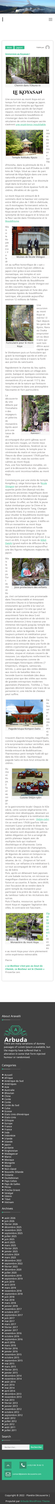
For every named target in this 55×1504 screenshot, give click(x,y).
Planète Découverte (48, 924)
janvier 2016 (11, 1351)
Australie (9, 1090)
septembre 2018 (13, 1293)
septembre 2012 (13, 1415)
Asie (9, 47)
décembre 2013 (12, 1393)
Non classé (10, 1168)
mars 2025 (10, 1245)
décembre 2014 (12, 1375)
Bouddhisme (12, 221)
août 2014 (9, 1381)
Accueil (8, 1074)
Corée (7, 1099)
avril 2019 (9, 1284)
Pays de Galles (12, 1184)
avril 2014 (9, 1390)
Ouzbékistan (11, 1177)
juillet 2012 (10, 1421)
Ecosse (8, 1111)
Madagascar (11, 1153)
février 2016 (11, 1348)
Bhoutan (9, 1093)
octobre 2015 (11, 1357)
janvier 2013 (11, 1405)
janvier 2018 (11, 1305)
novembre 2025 (12, 1230)
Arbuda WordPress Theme (35, 1501)
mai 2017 (9, 1321)
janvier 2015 (11, 1372)
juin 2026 (9, 1221)
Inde (6, 1132)
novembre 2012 (12, 1409)
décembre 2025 (12, 1227)
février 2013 (11, 1402)
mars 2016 (10, 1345)
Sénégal (8, 1193)
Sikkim (8, 1196)
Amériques (10, 1083)
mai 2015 (9, 1363)
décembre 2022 (12, 1260)
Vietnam (9, 1202)
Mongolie (9, 1162)
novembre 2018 (12, 1290)
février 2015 (11, 1369)
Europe (8, 1123)
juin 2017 (9, 1318)
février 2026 (11, 1224)
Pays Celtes (10, 1180)
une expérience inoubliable (31, 124)
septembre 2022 (13, 1263)
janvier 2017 (11, 1330)
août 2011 (9, 1427)
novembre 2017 (12, 1308)
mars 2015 (10, 1366)
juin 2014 (9, 1384)
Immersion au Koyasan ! (17, 54)
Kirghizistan (11, 1150)
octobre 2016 (11, 1336)
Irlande (8, 1138)
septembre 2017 (13, 1315)
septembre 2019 (13, 1278)
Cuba (7, 1108)
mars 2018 (10, 1302)
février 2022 (11, 1266)
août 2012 (9, 1418)
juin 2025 (9, 1239)
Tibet (7, 1199)
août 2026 (9, 1217)
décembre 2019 (12, 1275)
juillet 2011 (10, 1430)
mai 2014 (9, 1387)
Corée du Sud (11, 1105)
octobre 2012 (11, 1412)
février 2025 (11, 1248)
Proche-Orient (12, 1190)
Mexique (9, 1159)
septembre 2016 (13, 1339)
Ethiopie (9, 1120)
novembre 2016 (12, 1333)
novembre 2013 (12, 1396)
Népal (7, 1165)
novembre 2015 (12, 1354)
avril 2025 (9, 1242)
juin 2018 (9, 1296)
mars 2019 (10, 1287)
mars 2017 (10, 1324)
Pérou (7, 1187)
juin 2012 (9, 1424)
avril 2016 (9, 1342)
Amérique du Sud (13, 1080)
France (8, 1126)
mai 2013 (9, 1399)
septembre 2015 (13, 1360)
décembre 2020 (12, 1269)
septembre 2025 (13, 1233)
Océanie (8, 1174)
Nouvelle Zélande (13, 1171)
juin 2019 (9, 1281)
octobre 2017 (11, 1311)
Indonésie (9, 1135)
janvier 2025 (11, 1251)
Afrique (8, 1077)
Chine (7, 1096)
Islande (8, 1141)
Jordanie (9, 1147)
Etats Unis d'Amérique (16, 1114)
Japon (19, 47)
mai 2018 (9, 1299)
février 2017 (11, 1327)
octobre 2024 (11, 1254)
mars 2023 (10, 1257)
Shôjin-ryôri (42, 819)
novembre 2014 (12, 1378)
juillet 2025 (10, 1236)
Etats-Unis (10, 1117)
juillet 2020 (10, 1272)
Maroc (8, 1156)
